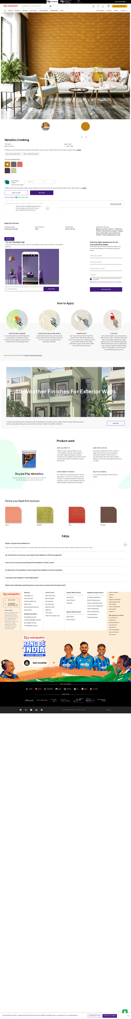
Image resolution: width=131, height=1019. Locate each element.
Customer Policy (113, 618)
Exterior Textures (71, 619)
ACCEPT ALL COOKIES (109, 1015)
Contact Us (112, 611)
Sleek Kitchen (27, 604)
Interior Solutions (28, 598)
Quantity (30, 182)
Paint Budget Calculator (30, 617)
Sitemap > (108, 710)
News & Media (112, 604)
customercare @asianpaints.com (13, 604)
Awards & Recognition (114, 606)
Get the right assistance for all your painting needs (104, 243)
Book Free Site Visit (119, 6)
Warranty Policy (113, 625)
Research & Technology (115, 599)
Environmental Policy (114, 622)
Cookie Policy (112, 620)
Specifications (11, 223)
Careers (116, 10)
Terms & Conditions (114, 632)
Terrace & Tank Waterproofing (94, 603)
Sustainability (43, 10)
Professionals (54, 10)
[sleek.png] (29, 700)
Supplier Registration (114, 602)
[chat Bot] (124, 1012)
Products (17, 10)
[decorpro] (53, 700)
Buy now (42, 193)
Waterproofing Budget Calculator (32, 620)
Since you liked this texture (22, 501)
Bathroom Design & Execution (31, 607)
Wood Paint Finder (49, 607)
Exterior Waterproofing (93, 611)
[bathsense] (42, 700)
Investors (109, 10)
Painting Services (28, 596)
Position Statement (114, 629)
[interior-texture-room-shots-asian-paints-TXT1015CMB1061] (65, 65)
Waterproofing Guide (92, 617)
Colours (10, 10)
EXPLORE (116, 423)
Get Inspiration (49, 601)
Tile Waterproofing (92, 614)
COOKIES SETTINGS (94, 1015)
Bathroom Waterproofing (93, 600)
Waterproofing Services (30, 601)
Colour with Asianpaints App (52, 615)
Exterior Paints (70, 617)
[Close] (128, 1016)
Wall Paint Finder (49, 604)
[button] (103, 6)
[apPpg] (90, 700)
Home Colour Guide (50, 596)
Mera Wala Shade (49, 598)
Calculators (33, 10)
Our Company (100, 10)
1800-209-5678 (11, 600)
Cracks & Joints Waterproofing (95, 606)
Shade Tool (48, 610)
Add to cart (16, 193)
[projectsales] (65, 700)
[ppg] (78, 700)
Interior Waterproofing (93, 608)
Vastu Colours (48, 613)
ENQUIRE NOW (106, 289)
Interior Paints (70, 597)
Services (25, 10)
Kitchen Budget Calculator (30, 625)
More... (62, 10)
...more (78, 150)
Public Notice (112, 634)
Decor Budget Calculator (30, 623)
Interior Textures (71, 600)
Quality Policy (112, 627)
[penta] (102, 700)
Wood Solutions (28, 610)
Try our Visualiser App (15, 242)
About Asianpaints (113, 592)
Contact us (124, 10)
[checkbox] (91, 279)
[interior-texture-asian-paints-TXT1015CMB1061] (86, 126)
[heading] (13, 154)
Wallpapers (70, 603)
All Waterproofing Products (94, 597)
